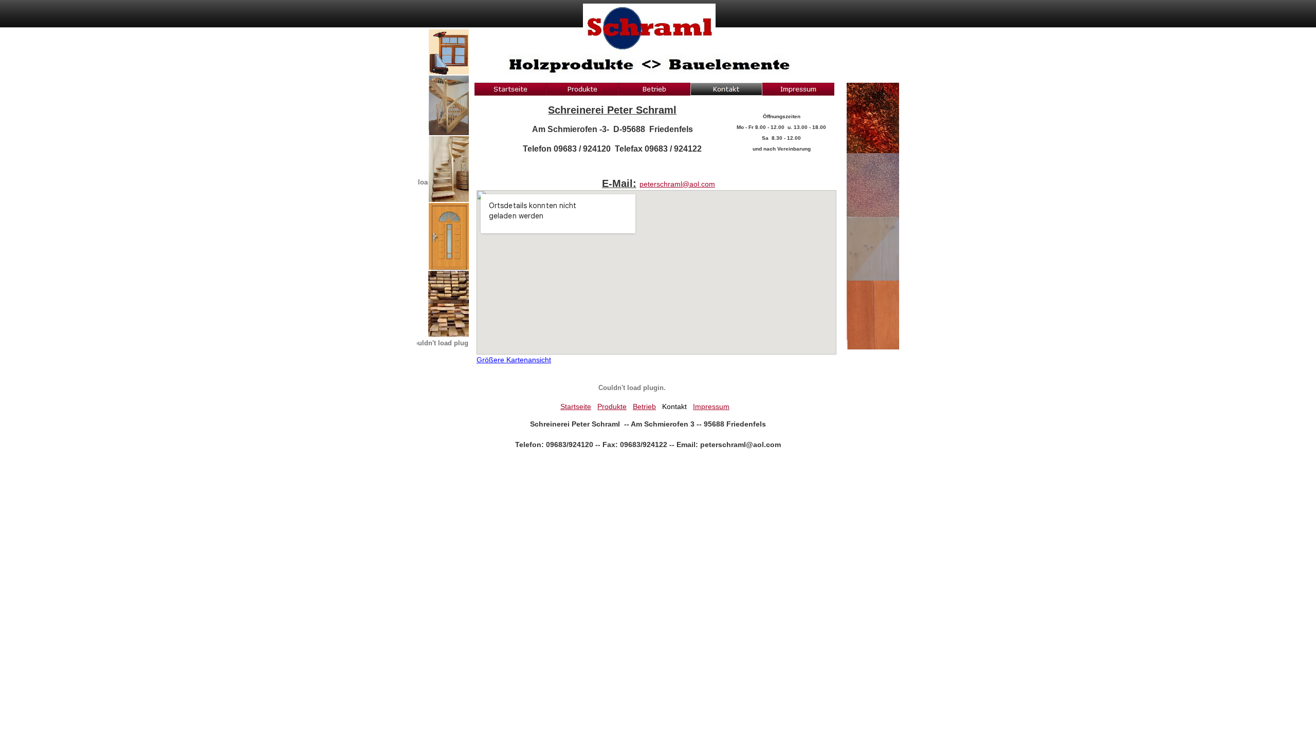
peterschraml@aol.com (677, 184)
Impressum (711, 406)
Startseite (575, 406)
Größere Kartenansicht (514, 360)
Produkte (612, 406)
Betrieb (644, 406)
